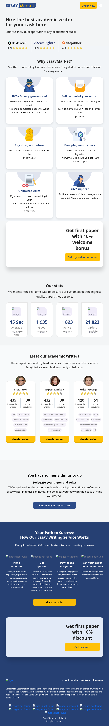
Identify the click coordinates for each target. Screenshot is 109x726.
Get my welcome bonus (82, 257)
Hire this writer (20, 439)
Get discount (82, 647)
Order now (88, 5)
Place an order (54, 602)
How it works (70, 680)
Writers (85, 680)
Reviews (98, 680)
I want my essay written (54, 505)
